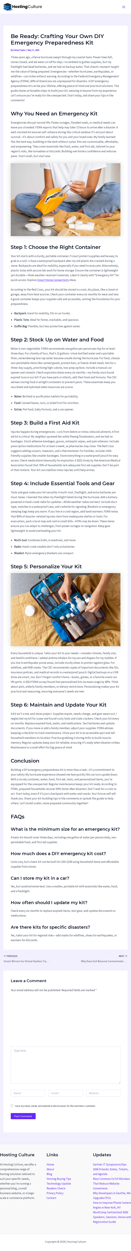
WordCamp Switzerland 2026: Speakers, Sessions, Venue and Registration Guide (112, 1217)
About (50, 1169)
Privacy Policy (55, 1193)
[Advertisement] (65, 1021)
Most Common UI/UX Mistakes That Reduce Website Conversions (111, 1183)
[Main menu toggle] (124, 7)
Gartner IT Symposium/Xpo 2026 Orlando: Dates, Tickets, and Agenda (110, 1169)
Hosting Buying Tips (59, 1179)
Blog (49, 1174)
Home (50, 1164)
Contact (51, 1198)
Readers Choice (56, 1188)
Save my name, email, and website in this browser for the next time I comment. (55, 1105)
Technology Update (59, 1183)
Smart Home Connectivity (53, 280)
